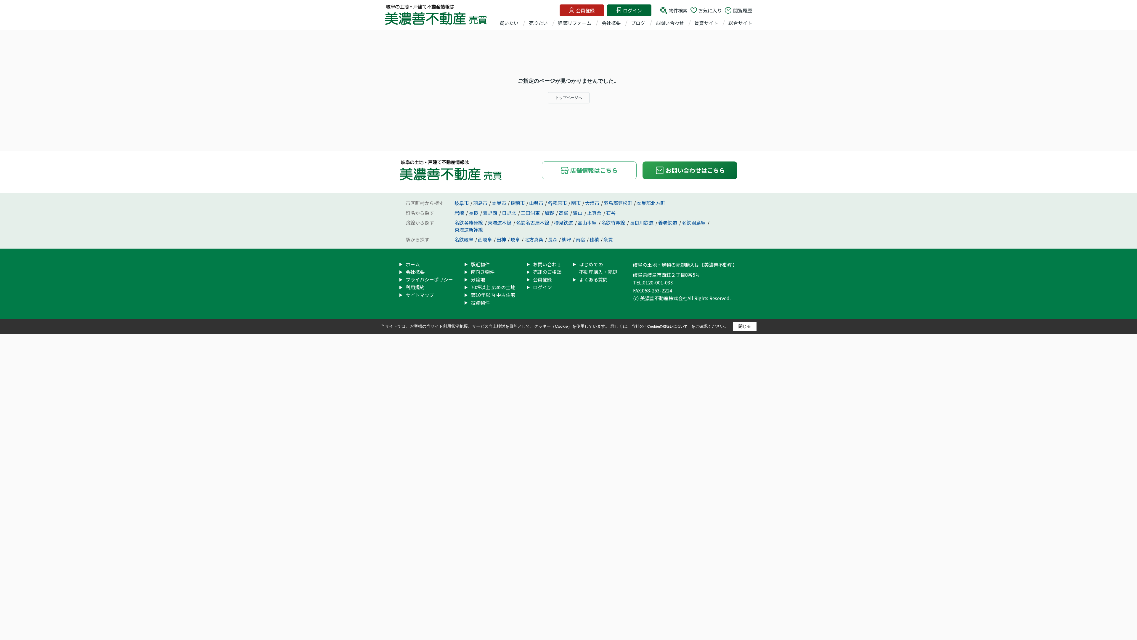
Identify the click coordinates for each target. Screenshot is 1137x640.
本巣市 (499, 203)
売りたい (538, 22)
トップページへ (568, 97)
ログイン (632, 10)
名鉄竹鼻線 (613, 222)
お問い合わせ (670, 22)
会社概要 (611, 22)
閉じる (744, 326)
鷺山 (578, 212)
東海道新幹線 (469, 229)
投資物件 (480, 302)
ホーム (413, 264)
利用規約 (415, 287)
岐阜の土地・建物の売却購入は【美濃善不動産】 (685, 264)
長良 (474, 212)
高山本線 (588, 222)
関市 (576, 203)
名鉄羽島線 (694, 222)
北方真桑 (533, 239)
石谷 (611, 212)
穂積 (594, 239)
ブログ (638, 22)
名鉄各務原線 (469, 222)
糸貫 (608, 239)
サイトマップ (420, 294)
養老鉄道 (668, 222)
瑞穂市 (517, 203)
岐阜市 (462, 203)
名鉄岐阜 (464, 239)
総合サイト (740, 22)
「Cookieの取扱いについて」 (667, 326)
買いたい (509, 22)
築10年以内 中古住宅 (493, 294)
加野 (550, 212)
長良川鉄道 (642, 222)
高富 (564, 212)
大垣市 (592, 203)
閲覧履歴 (742, 10)
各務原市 (557, 203)
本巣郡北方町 (651, 203)
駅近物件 (480, 264)
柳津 (566, 239)
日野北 (509, 212)
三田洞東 (531, 212)
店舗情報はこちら (594, 170)
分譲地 (478, 279)
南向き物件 (482, 271)
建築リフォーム (574, 22)
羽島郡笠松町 (618, 203)
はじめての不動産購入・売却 (598, 268)
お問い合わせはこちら (695, 170)
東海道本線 (500, 222)
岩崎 (460, 212)
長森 (552, 239)
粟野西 (490, 212)
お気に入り (710, 10)
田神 (501, 239)
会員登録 (585, 10)
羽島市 (480, 203)
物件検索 (678, 10)
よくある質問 (593, 279)
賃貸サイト (706, 22)
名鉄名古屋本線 (533, 222)
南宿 (580, 239)
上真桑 (595, 212)
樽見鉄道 (564, 222)
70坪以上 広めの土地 (493, 287)
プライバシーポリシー (429, 279)
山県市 (536, 203)
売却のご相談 (547, 271)
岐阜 (515, 239)
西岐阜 (485, 239)
